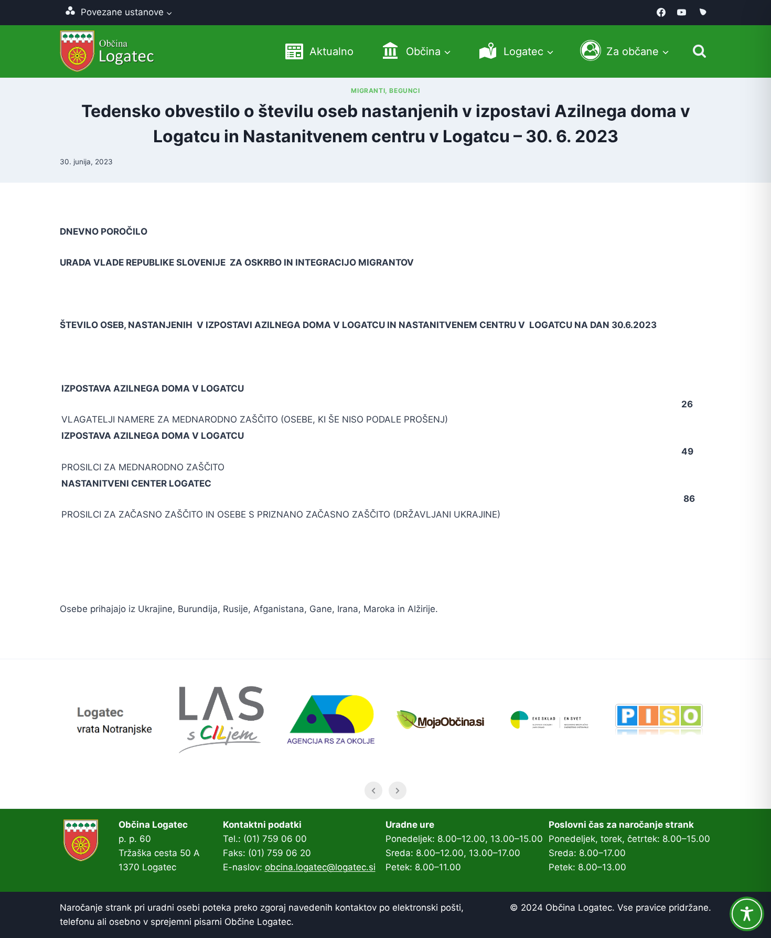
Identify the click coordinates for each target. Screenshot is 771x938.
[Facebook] (661, 13)
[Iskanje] (699, 51)
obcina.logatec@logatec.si (320, 867)
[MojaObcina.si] (702, 13)
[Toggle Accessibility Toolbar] (747, 914)
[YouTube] (682, 13)
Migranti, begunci (385, 90)
